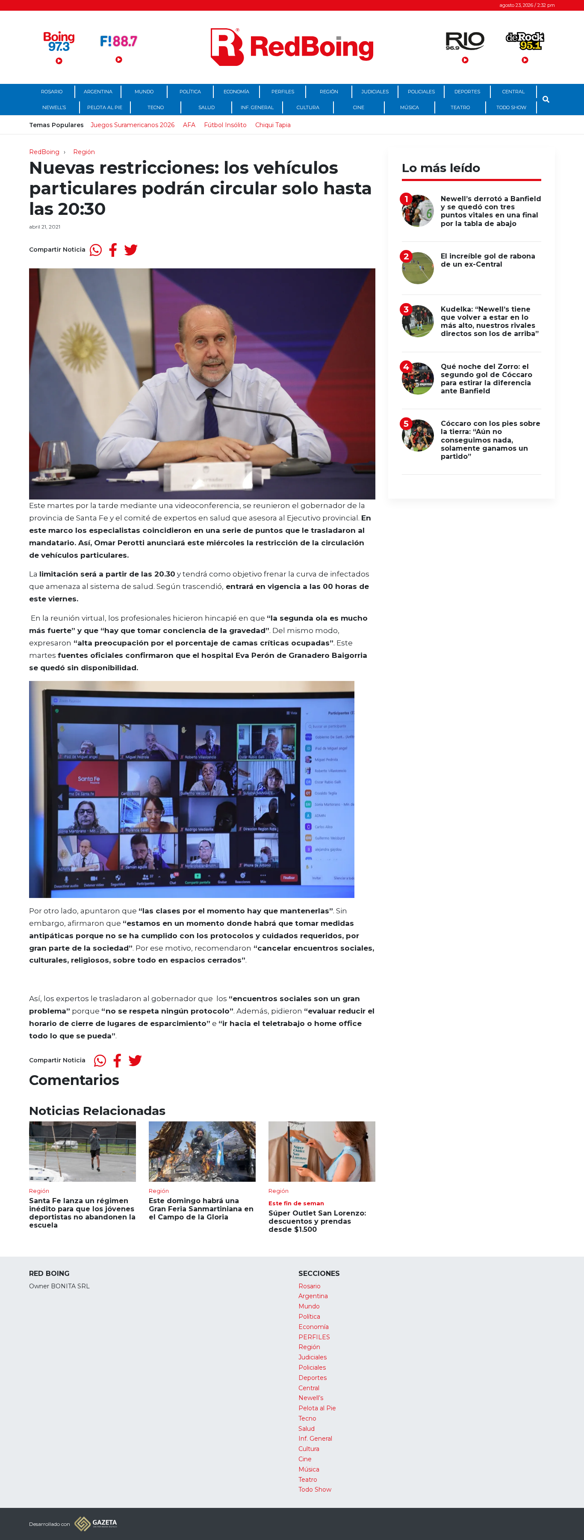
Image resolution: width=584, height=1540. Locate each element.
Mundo (144, 92)
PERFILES (282, 92)
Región (329, 92)
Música (409, 107)
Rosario (51, 92)
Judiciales (375, 92)
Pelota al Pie (104, 107)
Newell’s (54, 107)
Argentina (98, 92)
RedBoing (44, 152)
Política (190, 92)
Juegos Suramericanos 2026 (132, 125)
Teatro (460, 107)
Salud (206, 107)
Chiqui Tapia (273, 125)
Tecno (155, 107)
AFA (189, 125)
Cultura (308, 107)
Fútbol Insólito (225, 125)
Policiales (421, 92)
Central (513, 92)
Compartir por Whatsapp (96, 250)
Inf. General (257, 107)
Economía (236, 92)
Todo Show (511, 107)
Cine (358, 107)
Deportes (467, 92)
